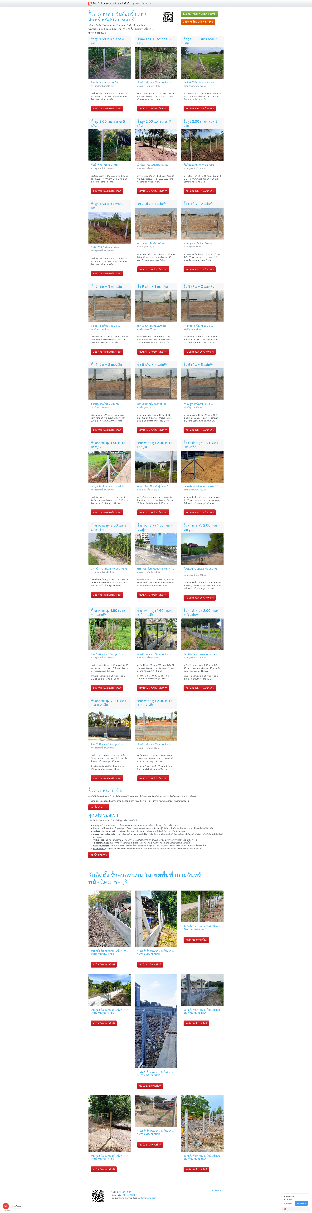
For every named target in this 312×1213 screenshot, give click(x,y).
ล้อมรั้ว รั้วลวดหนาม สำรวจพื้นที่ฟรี (111, 3)
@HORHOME (125, 1192)
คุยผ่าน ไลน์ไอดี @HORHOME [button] (199, 13)
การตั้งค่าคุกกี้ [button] (288, 1203)
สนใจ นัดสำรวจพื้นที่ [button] (104, 964)
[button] (167, 17)
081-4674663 (129, 1195)
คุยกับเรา (136, 3)
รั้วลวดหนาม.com (148, 1198)
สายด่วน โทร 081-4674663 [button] (198, 21)
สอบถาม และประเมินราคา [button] (107, 108)
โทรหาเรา (146, 3)
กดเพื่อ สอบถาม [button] (98, 807)
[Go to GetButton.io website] (6, 1210)
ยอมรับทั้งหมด (301, 1203)
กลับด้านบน (216, 1190)
